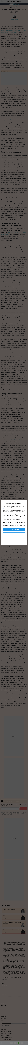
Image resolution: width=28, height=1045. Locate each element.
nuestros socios (21, 506)
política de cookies (8, 519)
